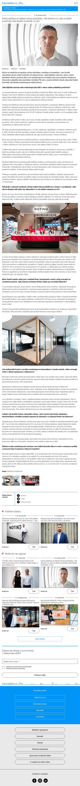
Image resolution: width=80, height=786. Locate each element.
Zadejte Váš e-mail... (11, 661)
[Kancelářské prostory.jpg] (11, 482)
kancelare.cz (7, 7)
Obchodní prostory (40, 704)
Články (14, 7)
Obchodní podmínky (40, 749)
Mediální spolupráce (40, 730)
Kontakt (40, 736)
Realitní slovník (40, 698)
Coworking (40, 717)
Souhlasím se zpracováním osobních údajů (18, 666)
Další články (40, 639)
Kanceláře (40, 710)
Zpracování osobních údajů (40, 755)
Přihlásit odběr (40, 675)
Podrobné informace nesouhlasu (15, 668)
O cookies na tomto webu (40, 762)
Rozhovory (5, 68)
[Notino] (30, 482)
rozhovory (14, 68)
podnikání (23, 68)
